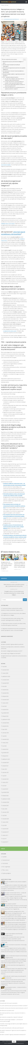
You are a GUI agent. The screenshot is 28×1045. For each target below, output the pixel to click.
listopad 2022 (5, 716)
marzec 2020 (5, 822)
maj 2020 (4, 815)
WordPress (10, 1043)
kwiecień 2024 (5, 693)
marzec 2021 (5, 782)
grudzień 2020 (5, 792)
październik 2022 (6, 719)
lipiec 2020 (4, 809)
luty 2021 (4, 785)
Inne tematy (5, 863)
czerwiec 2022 (5, 732)
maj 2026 (4, 666)
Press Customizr (20, 1043)
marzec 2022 (5, 742)
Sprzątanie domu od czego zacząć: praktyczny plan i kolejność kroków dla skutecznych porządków (6, 565)
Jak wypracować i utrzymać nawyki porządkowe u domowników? (13, 71)
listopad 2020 (5, 795)
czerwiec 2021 (5, 772)
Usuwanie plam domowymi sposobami (8, 1003)
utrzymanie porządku (6, 164)
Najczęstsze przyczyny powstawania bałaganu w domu (13, 62)
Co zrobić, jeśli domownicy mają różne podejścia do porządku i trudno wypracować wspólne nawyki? (14, 82)
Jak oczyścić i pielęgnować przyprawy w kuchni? (11, 651)
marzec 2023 (5, 703)
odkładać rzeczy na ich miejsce (8, 223)
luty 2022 (4, 746)
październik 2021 (6, 759)
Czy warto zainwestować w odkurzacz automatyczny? (12, 1028)
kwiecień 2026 (5, 670)
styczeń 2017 (5, 842)
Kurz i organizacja (6, 866)
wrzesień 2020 (5, 802)
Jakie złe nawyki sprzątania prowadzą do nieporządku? (11, 65)
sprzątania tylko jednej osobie (9, 331)
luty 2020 (4, 825)
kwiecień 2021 (5, 779)
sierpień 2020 (5, 805)
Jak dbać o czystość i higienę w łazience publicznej (12, 644)
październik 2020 (6, 799)
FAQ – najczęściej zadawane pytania (10, 77)
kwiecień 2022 (5, 739)
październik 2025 (6, 676)
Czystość (4, 856)
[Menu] (26, 2)
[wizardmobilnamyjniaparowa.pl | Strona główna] (11, 2)
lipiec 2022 (4, 729)
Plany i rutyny (4, 5)
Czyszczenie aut (5, 860)
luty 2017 (4, 838)
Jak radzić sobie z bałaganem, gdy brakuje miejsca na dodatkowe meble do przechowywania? (14, 79)
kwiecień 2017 (5, 832)
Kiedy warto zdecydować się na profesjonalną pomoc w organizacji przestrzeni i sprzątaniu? (15, 88)
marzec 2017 (5, 835)
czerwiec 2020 (5, 812)
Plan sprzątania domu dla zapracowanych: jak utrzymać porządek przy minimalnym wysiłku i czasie (14, 516)
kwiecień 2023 (5, 699)
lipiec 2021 (4, 769)
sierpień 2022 (5, 726)
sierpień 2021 (5, 765)
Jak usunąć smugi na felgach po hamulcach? (11, 653)
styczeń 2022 (5, 749)
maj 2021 (4, 775)
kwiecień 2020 (5, 818)
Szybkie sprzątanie (6, 873)
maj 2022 (4, 736)
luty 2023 (4, 706)
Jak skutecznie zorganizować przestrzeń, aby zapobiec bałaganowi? (14, 68)
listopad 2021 (5, 756)
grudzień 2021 (5, 752)
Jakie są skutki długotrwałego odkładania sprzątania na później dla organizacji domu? (15, 85)
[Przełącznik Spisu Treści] (23, 59)
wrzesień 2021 (5, 762)
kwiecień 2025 (5, 683)
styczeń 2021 (5, 789)
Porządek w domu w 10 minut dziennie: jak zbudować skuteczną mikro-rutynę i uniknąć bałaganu (13, 526)
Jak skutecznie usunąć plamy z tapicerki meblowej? (11, 1017)
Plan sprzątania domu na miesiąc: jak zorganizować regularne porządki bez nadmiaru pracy (14, 506)
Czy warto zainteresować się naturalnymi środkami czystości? (13, 1005)
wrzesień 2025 (5, 679)
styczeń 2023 (5, 709)
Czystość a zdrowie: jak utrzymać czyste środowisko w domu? (14, 1008)
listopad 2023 (5, 696)
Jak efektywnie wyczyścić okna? (7, 1010)
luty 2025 (4, 686)
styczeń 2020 (5, 828)
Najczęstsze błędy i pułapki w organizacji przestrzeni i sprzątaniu (14, 74)
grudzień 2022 (5, 713)
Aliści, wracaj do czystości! (10, 903)
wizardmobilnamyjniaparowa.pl (11, 19)
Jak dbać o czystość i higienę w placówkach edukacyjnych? (13, 1034)
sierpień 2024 (5, 689)
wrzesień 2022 (5, 722)
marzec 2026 (5, 673)
